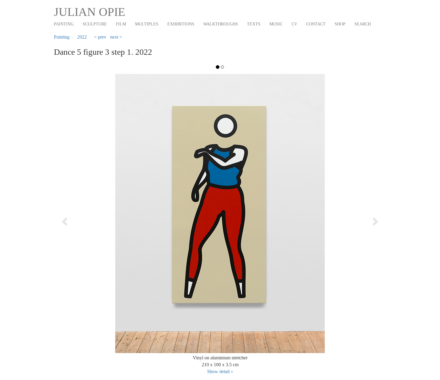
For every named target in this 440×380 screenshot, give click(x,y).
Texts (253, 24)
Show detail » (220, 371)
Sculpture (95, 24)
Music (276, 24)
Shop (340, 24)
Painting (64, 24)
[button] (87, 219)
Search (362, 24)
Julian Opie (89, 12)
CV (294, 24)
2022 (82, 36)
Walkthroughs (220, 24)
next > (116, 36)
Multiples (146, 24)
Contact (316, 24)
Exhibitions (180, 24)
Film (121, 24)
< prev (100, 36)
